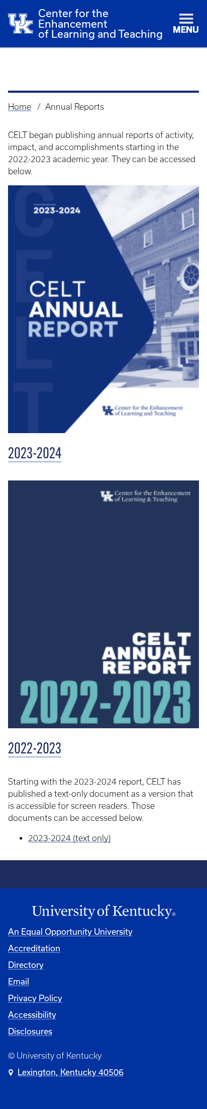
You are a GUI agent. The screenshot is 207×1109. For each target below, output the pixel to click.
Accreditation (34, 948)
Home (19, 106)
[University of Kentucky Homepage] (103, 912)
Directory (26, 964)
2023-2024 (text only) (69, 838)
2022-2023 (34, 749)
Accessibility (32, 1014)
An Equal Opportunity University (70, 931)
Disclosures (30, 1031)
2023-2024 (34, 454)
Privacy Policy (35, 998)
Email (18, 981)
